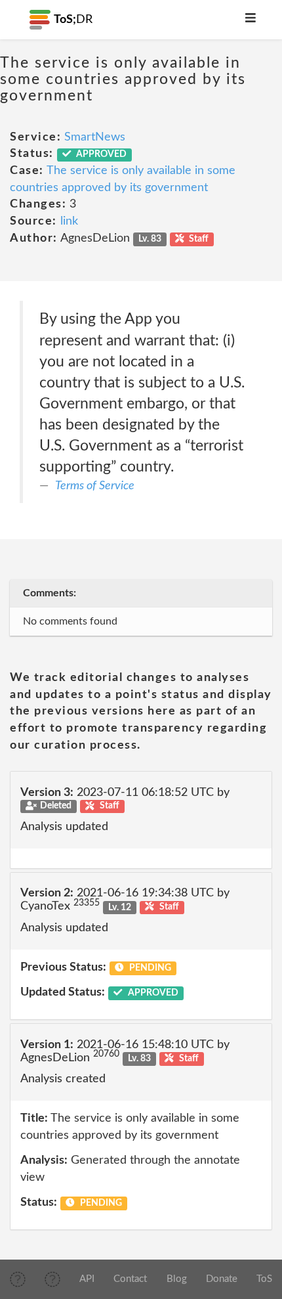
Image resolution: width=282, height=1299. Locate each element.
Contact (130, 1279)
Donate (221, 1279)
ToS (264, 1279)
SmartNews (94, 137)
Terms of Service (94, 486)
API (86, 1279)
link (69, 221)
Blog (177, 1279)
